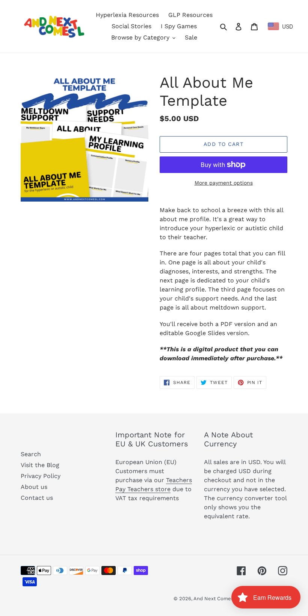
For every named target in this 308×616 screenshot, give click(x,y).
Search (31, 454)
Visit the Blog (40, 465)
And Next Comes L (215, 598)
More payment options (224, 183)
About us (34, 486)
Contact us (37, 497)
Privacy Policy (40, 475)
